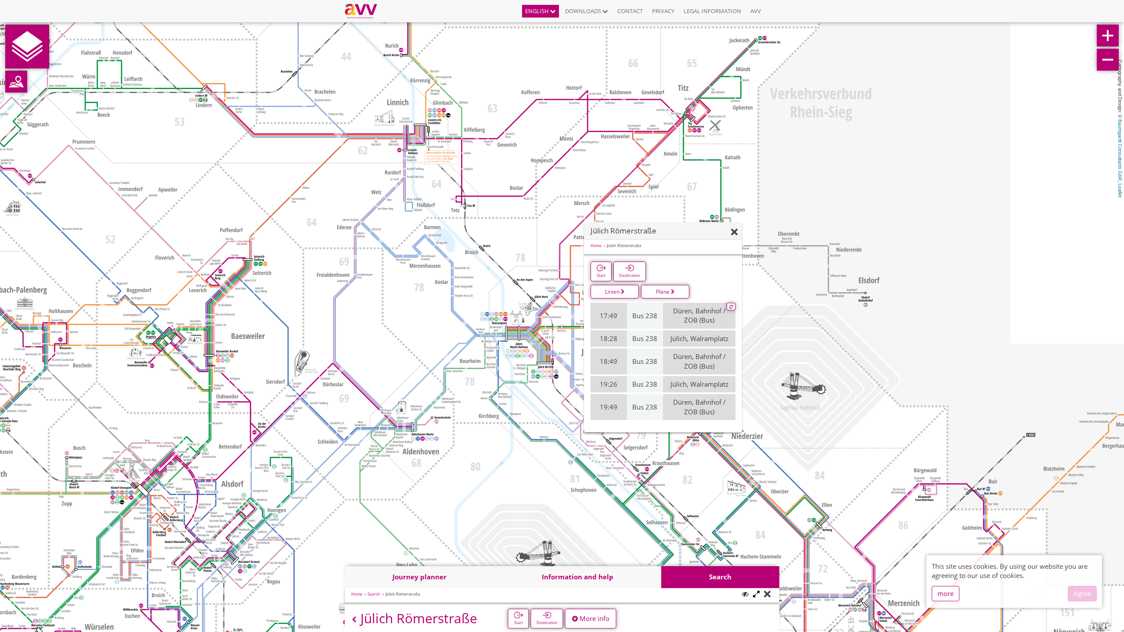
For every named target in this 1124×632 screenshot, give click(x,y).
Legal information (712, 11)
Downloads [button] (583, 11)
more (945, 593)
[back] (354, 619)
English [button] (537, 11)
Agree (1082, 593)
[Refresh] (731, 307)
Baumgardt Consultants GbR (1120, 150)
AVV (755, 11)
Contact (630, 11)
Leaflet (1120, 190)
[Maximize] (756, 594)
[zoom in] (1108, 36)
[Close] (767, 594)
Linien (613, 291)
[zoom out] (1108, 60)
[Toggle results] (745, 594)
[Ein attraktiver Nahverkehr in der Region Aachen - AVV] (364, 11)
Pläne (663, 291)
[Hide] (734, 232)
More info (593, 618)
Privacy (663, 11)
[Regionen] (16, 82)
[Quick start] (27, 46)
